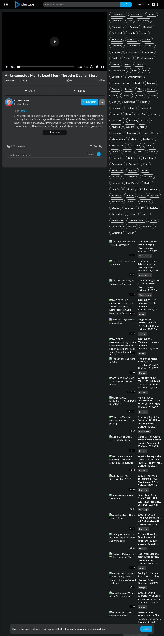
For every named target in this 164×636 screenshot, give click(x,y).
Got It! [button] (146, 629)
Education (117, 76)
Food (114, 95)
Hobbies (144, 108)
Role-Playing (132, 182)
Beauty (131, 33)
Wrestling (117, 232)
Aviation (134, 26)
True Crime (117, 220)
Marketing (148, 139)
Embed (81, 90)
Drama (134, 70)
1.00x (86, 67)
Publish (92, 154)
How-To (141, 114)
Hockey (115, 114)
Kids (142, 126)
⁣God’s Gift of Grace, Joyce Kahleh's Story (149, 438)
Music (115, 151)
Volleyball (116, 226)
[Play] (6, 66)
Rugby (147, 182)
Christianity (134, 45)
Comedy (116, 51)
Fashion (115, 89)
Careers (146, 39)
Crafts (115, 58)
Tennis (132, 214)
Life (157, 133)
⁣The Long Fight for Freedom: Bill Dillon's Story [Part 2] (149, 420)
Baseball (148, 26)
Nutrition (132, 157)
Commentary (132, 51)
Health (143, 101)
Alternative (136, 14)
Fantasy (151, 83)
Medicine (135, 145)
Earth (146, 70)
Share (32, 90)
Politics (115, 176)
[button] (148, 4)
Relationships (132, 176)
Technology (118, 214)
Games (139, 95)
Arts (130, 20)
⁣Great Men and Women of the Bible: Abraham (149, 595)
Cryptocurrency (145, 58)
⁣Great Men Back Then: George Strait (149, 516)
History (130, 108)
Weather (131, 226)
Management (118, 139)
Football (127, 95)
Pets (145, 164)
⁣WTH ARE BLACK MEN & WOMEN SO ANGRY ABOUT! (149, 381)
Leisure (145, 133)
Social (142, 195)
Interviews (117, 120)
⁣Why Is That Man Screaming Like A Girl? (147, 478)
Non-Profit (117, 157)
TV (142, 207)
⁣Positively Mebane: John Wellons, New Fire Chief (148, 556)
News (152, 151)
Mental (149, 145)
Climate (149, 45)
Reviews (116, 182)
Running (116, 189)
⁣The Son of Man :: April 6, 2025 (147, 360)
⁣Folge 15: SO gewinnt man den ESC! (147, 322)
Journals (116, 126)
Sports (131, 201)
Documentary (118, 70)
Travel (145, 214)
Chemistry (117, 45)
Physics (132, 170)
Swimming (130, 207)
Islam (146, 120)
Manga (134, 139)
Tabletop (154, 207)
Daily (127, 64)
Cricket (127, 58)
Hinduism (116, 108)
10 (91, 67)
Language (117, 133)
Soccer (130, 195)
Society (154, 195)
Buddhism (117, 39)
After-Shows (118, 14)
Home (128, 114)
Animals (152, 14)
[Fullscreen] (102, 66)
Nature (140, 151)
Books (144, 33)
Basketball (117, 33)
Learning (131, 133)
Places (145, 170)
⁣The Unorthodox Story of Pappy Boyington (147, 244)
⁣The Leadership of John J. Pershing (148, 262)
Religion (148, 176)
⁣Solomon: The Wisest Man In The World (148, 615)
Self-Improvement (148, 189)
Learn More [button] (100, 629)
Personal (133, 164)
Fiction (128, 89)
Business (132, 39)
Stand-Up (145, 201)
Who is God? (21, 100)
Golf (114, 101)
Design (139, 64)
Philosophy (117, 170)
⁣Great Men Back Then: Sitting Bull (148, 497)
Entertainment (135, 76)
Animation (117, 20)
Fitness (151, 89)
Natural (127, 151)
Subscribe (89, 102)
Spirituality (117, 201)
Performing (117, 164)
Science (130, 189)
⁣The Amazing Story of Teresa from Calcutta (148, 283)
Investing (133, 120)
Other (130, 232)
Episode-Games (137, 220)
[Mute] (97, 66)
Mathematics (118, 145)
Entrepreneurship (121, 83)
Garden (153, 95)
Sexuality (116, 195)
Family (138, 83)
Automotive (118, 26)
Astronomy (143, 20)
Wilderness (147, 226)
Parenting (148, 157)
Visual (153, 220)
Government (128, 101)
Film (140, 89)
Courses (149, 51)
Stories (115, 207)
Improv (154, 114)
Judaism (130, 126)
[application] (54, 41)
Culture (115, 64)
